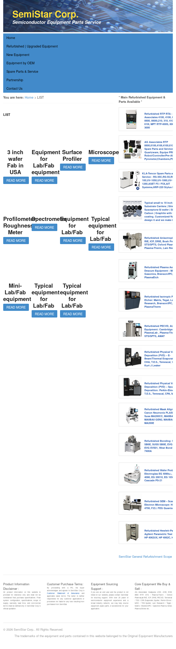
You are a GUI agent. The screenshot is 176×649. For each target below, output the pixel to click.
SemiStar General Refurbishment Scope (145, 556)
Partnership (14, 80)
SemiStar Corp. (45, 13)
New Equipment (17, 54)
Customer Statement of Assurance (63, 593)
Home (10, 37)
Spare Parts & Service (22, 71)
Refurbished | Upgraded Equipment (32, 46)
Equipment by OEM (20, 63)
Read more (16, 180)
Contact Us (14, 88)
